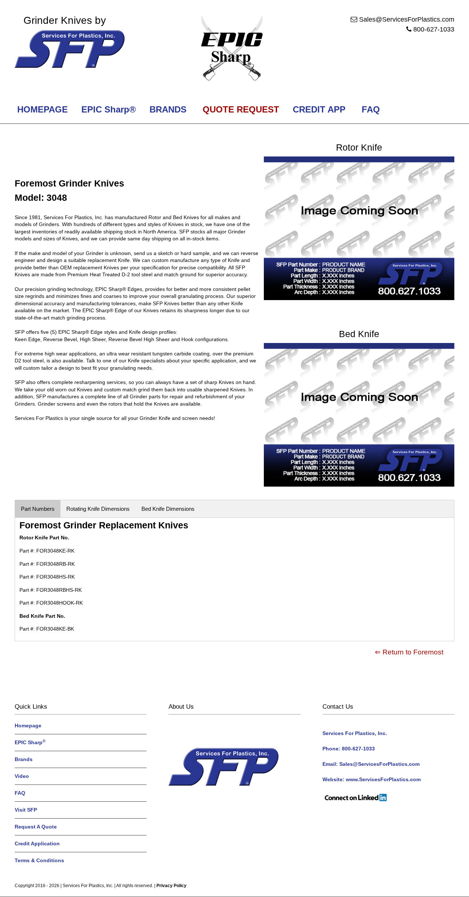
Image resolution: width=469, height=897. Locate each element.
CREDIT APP (319, 109)
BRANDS (167, 109)
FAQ (371, 109)
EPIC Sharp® (107, 109)
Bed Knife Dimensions (168, 509)
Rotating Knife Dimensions (98, 509)
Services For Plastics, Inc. (88, 885)
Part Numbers (38, 509)
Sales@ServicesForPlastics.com (406, 19)
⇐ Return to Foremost (409, 652)
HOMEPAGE (41, 109)
